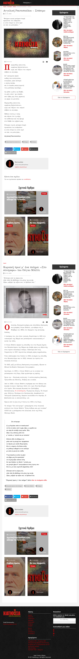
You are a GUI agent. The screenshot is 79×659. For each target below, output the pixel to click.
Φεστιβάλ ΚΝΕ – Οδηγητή (35, 650)
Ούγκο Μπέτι (29, 486)
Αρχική (30, 615)
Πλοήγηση (26, 3)
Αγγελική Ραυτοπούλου (13, 142)
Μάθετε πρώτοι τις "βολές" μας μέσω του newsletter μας (64, 616)
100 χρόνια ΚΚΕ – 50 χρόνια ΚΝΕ (37, 641)
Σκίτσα (30, 630)
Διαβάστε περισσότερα (21, 167)
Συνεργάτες (31, 633)
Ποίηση (34, 142)
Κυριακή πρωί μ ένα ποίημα (14, 486)
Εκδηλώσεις (31, 632)
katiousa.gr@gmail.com (10, 624)
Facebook (9, 149)
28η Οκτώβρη (32, 648)
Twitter (17, 149)
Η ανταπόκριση (20, 391)
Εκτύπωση (34, 149)
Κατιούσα (9, 61)
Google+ (25, 149)
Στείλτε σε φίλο (11, 152)
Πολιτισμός (31, 618)
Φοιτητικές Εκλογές (33, 646)
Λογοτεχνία (31, 622)
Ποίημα (26, 142)
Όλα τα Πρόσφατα (64, 97)
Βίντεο (30, 628)
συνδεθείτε (27, 179)
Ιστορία (30, 625)
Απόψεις (30, 624)
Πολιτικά (30, 617)
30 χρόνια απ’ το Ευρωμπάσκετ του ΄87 (39, 644)
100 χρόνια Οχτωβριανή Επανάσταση (38, 642)
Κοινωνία (30, 620)
